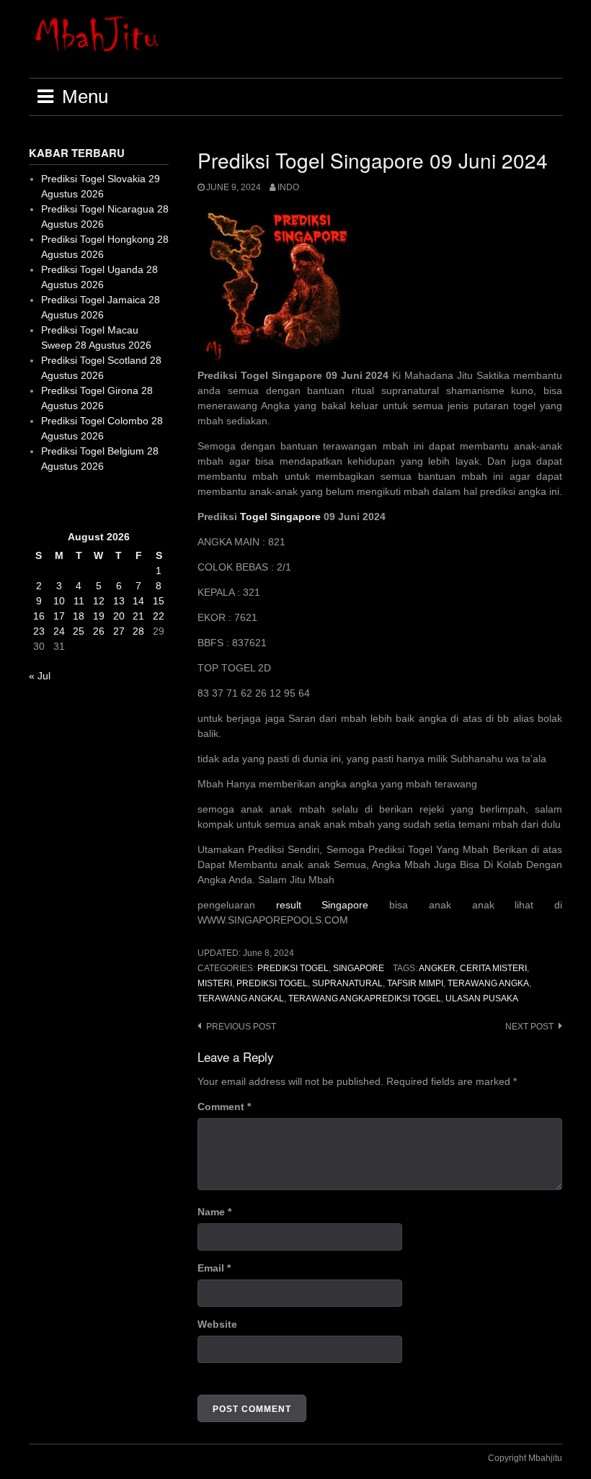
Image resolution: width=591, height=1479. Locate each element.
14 (138, 601)
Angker (437, 968)
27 (119, 631)
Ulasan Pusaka (481, 998)
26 (99, 631)
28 (138, 631)
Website (217, 1324)
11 (79, 601)
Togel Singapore (280, 516)
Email (214, 1268)
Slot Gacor (53, 501)
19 (99, 616)
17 (59, 616)
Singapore (358, 968)
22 (158, 616)
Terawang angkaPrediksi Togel (364, 998)
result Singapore (322, 905)
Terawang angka (488, 983)
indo (288, 187)
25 (78, 631)
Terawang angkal (240, 998)
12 (99, 601)
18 (78, 616)
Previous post (241, 1027)
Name (214, 1211)
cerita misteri (493, 968)
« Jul (39, 676)
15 (158, 601)
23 (39, 631)
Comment (224, 1106)
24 (59, 631)
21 (138, 616)
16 (39, 616)
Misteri (214, 983)
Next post (529, 1027)
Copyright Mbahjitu (525, 1458)
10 (59, 601)
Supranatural (347, 983)
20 (119, 616)
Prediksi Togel (293, 968)
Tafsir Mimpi (415, 983)
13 (119, 601)
